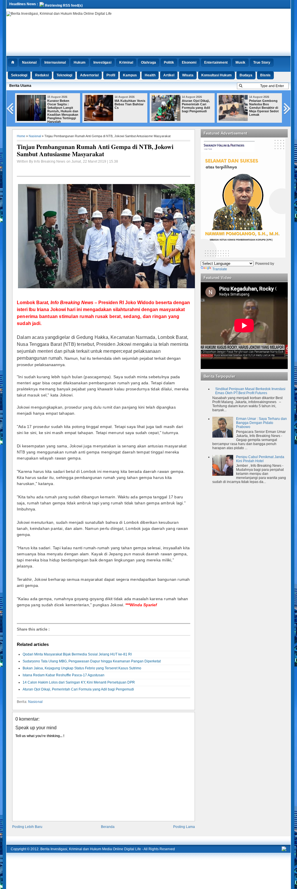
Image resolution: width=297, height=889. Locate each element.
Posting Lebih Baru (27, 827)
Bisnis (265, 75)
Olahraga (148, 62)
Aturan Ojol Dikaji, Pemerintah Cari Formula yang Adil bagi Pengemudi (196, 106)
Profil (110, 75)
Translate (219, 269)
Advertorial (89, 75)
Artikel (168, 75)
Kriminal (126, 62)
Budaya (246, 75)
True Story (261, 62)
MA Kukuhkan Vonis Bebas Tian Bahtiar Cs (130, 104)
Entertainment (216, 62)
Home (21, 136)
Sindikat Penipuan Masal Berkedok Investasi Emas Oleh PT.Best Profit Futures (250, 391)
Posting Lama (184, 827)
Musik (240, 62)
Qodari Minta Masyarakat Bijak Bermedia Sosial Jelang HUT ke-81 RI (77, 654)
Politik (169, 62)
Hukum (80, 62)
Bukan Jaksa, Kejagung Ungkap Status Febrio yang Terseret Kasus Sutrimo (82, 668)
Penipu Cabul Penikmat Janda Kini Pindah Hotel (260, 459)
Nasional (29, 62)
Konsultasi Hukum (216, 75)
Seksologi (19, 75)
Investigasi (102, 62)
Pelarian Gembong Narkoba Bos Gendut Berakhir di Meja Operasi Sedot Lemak (264, 107)
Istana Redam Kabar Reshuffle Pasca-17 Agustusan (63, 675)
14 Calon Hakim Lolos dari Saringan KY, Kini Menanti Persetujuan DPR (79, 682)
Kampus (130, 75)
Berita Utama (20, 86)
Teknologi (64, 75)
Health (150, 75)
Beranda (108, 827)
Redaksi (42, 75)
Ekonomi (189, 62)
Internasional (55, 62)
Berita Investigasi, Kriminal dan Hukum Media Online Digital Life (90, 849)
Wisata (187, 75)
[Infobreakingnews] (284, 850)
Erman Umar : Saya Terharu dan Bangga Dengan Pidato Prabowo (261, 423)
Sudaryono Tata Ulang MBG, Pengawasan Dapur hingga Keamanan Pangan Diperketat (92, 661)
